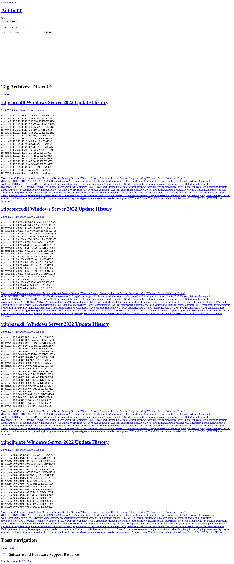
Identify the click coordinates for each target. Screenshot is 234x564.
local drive (177, 186)
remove (43, 195)
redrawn (215, 189)
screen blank (74, 195)
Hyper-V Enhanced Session (53, 186)
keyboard (136, 186)
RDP (170, 189)
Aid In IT (11, 10)
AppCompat (80, 181)
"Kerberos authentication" (29, 178)
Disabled (53, 184)
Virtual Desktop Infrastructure (163, 198)
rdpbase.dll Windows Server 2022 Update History (55, 324)
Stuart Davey (20, 110)
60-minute (63, 181)
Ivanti (125, 186)
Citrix (139, 181)
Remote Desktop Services (203, 192)
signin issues (191, 195)
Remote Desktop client (89, 192)
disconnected (75, 184)
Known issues (148, 186)
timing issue (74, 198)
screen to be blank (90, 195)
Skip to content (8, 2)
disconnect (63, 184)
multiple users (71, 189)
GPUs (27, 186)
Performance (126, 189)
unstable (99, 198)
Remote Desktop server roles (175, 192)
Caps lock (131, 181)
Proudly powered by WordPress (17, 561)
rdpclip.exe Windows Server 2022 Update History (55, 442)
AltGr (71, 181)
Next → (14, 547)
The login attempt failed (56, 198)
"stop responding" (138, 178)
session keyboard (151, 195)
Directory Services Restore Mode (32, 184)
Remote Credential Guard (44, 192)
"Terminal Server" (156, 178)
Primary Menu (9, 21)
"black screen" (8, 178)
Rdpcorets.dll (190, 304)
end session (158, 184)
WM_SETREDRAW (211, 198)
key (130, 186)
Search (4, 18)
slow (210, 195)
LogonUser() (200, 186)
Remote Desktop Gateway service (118, 192)
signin (182, 195)
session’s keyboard (169, 195)
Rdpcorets (178, 304)
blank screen (119, 181)
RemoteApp (34, 195)
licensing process (163, 186)
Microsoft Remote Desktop (26, 189)
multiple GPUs (56, 189)
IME (69, 186)
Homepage (13, 27)
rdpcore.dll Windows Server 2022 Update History (54, 102)
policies (136, 189)
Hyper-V (34, 186)
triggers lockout (87, 198)
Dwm (132, 184)
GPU (21, 186)
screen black (62, 195)
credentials (169, 181)
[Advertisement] (117, 58)
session (139, 195)
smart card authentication (18, 198)
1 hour (55, 181)
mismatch (44, 189)
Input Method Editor (112, 186)
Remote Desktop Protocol (148, 192)
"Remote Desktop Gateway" (95, 178)
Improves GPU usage (91, 186)
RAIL (165, 189)
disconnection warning (93, 184)
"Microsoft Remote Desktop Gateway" (61, 178)
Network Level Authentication (93, 189)
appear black (93, 181)
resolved (51, 195)
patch (117, 189)
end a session (145, 184)
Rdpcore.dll (187, 189)
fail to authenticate (198, 184)
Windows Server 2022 (189, 198)
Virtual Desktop (140, 198)
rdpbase (177, 422)
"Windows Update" (175, 178)
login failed (188, 186)
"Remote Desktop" (119, 178)
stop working (37, 198)
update (124, 198)
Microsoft (6, 94)
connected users (156, 181)
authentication (106, 181)
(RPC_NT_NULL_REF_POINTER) (20, 181)
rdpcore (177, 189)
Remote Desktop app (67, 192)
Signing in (203, 195)
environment (170, 184)
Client (145, 181)
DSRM (126, 184)
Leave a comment (36, 110)
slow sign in (219, 195)
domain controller (113, 184)
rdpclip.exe (185, 523)
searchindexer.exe (108, 195)
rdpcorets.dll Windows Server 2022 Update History (56, 209)
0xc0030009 (45, 181)
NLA (111, 189)
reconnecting (204, 189)
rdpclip (176, 523)
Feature (14, 186)
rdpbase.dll (186, 422)
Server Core (123, 195)
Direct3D (11, 184)
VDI (130, 198)
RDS (195, 189)
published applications (151, 189)
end (137, 184)
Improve (76, 186)
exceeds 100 (182, 184)
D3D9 (177, 181)
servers (132, 195)
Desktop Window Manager (194, 181)
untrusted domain (112, 198)
